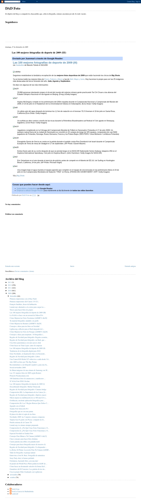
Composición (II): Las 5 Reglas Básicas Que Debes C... (29, 403)
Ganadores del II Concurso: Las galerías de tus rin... (28, 469)
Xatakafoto (20, 65)
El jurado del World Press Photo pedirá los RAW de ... (28, 463)
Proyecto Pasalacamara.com (19, 376)
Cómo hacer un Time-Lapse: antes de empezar (26, 345)
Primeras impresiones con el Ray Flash (23, 299)
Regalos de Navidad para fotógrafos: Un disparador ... (28, 447)
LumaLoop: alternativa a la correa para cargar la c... (27, 307)
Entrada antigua (130, 266)
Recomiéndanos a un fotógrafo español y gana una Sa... (29, 365)
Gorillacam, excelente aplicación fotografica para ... (27, 400)
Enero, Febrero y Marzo (53, 79)
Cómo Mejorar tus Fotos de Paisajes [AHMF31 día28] (28, 332)
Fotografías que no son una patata (21, 411)
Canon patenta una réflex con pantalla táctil (25, 441)
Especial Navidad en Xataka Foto (21, 433)
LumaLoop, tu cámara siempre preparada (24, 425)
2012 (10, 285)
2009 (10, 293)
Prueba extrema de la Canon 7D (21, 422)
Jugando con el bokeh (17, 406)
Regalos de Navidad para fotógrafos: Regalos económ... (29, 337)
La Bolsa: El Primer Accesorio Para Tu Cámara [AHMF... (30, 450)
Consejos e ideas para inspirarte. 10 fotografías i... (27, 334)
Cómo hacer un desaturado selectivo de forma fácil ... (28, 466)
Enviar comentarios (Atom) (24, 271)
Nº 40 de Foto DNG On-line (20, 381)
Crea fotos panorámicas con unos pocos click (25, 343)
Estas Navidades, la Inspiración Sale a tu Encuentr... (28, 354)
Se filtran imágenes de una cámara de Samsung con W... (29, 370)
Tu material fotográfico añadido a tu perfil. (24, 321)
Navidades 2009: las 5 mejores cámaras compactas (27, 417)
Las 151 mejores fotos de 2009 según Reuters (25, 373)
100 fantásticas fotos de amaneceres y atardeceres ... (27, 378)
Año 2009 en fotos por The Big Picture (23, 362)
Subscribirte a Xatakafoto (26, 188)
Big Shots (20, 176)
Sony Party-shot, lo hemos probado (22, 458)
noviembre (14, 474)
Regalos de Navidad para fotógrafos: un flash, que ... (28, 340)
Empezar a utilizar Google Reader (30, 190)
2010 (10, 290)
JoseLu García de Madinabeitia (22, 491)
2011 (10, 288)
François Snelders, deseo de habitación (23, 304)
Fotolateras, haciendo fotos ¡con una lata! (24, 461)
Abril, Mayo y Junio (77, 79)
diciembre (13, 296)
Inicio (72, 266)
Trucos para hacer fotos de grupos (21, 310)
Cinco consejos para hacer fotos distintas (24, 439)
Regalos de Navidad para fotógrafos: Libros (25, 356)
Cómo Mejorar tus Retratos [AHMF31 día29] (25, 323)
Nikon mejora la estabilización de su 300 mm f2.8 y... (28, 397)
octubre (13, 477)
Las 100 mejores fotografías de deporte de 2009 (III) (45, 62)
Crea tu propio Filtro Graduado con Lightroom (26, 472)
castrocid (15, 494)
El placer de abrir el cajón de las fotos (23, 414)
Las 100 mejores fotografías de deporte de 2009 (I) (27, 384)
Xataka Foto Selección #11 (19, 408)
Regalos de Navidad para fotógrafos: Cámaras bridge (28, 389)
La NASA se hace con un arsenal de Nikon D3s (26, 315)
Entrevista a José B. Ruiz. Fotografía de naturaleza (27, 455)
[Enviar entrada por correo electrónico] (38, 195)
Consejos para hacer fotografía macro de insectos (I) (28, 444)
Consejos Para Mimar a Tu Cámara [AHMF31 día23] (28, 436)
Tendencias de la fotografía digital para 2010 (25, 351)
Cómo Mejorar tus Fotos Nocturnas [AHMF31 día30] (28, 318)
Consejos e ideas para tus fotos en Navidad (24, 326)
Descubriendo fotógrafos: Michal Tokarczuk (25, 386)
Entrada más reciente (12, 266)
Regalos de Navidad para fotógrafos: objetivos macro (28, 395)
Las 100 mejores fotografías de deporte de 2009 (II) (27, 348)
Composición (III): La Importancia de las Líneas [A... (28, 392)
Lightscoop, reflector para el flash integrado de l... (27, 329)
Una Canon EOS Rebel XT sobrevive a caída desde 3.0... (30, 359)
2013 (10, 282)
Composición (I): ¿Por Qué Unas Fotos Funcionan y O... (29, 428)
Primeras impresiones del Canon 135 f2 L (24, 301)
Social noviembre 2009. (18, 367)
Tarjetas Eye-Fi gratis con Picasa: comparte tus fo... (27, 419)
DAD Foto (12, 8)
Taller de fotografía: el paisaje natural (22, 452)
